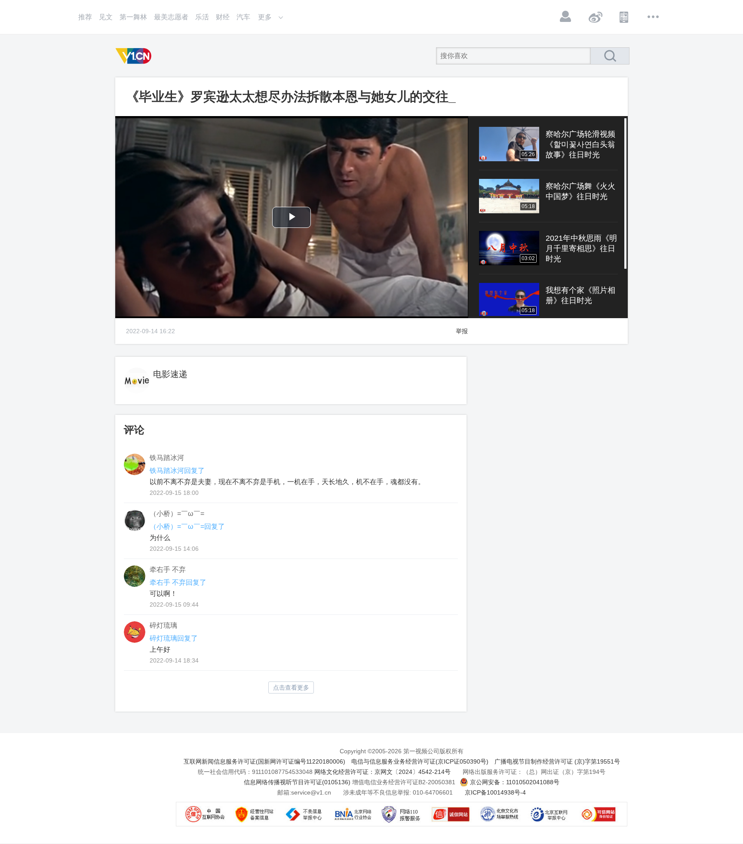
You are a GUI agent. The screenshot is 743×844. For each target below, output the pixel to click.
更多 (653, 17)
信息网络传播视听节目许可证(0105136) (297, 782)
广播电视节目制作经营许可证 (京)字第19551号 (557, 761)
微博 (595, 17)
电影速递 (170, 374)
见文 (106, 17)
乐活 (202, 17)
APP (624, 17)
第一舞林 (133, 17)
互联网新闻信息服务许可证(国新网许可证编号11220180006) (264, 761)
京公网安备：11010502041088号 (514, 782)
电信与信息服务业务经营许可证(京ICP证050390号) (419, 761)
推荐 (85, 17)
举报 (462, 331)
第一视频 (135, 55)
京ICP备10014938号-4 (495, 792)
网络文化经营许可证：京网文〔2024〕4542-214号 (382, 771)
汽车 (243, 17)
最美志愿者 (171, 17)
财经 (223, 17)
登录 (566, 17)
